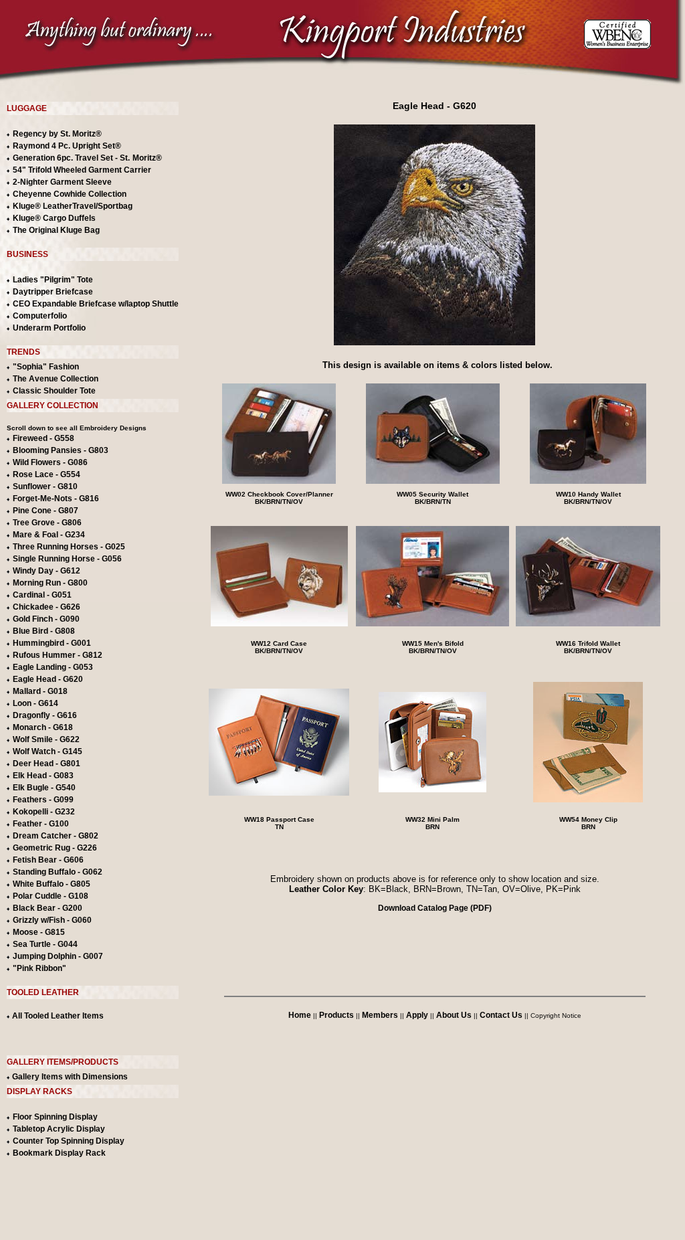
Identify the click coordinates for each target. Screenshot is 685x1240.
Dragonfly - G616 (45, 715)
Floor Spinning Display (55, 1117)
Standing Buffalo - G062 (57, 872)
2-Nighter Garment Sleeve (62, 182)
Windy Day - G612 (46, 570)
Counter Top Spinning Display (68, 1141)
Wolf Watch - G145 (47, 751)
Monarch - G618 (43, 727)
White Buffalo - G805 (51, 884)
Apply (417, 1015)
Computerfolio (40, 316)
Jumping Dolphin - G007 (58, 956)
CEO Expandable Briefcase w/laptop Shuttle (96, 303)
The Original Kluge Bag (56, 230)
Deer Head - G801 (46, 763)
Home (299, 1015)
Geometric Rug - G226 (55, 848)
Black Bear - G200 (47, 908)
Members (380, 1015)
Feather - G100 (41, 823)
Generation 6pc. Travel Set (63, 158)
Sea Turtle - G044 (45, 944)
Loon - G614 (35, 703)
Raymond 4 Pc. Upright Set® (67, 146)
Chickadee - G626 (46, 607)
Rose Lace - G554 (46, 474)
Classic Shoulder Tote (54, 390)
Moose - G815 (39, 932)
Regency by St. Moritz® (57, 134)
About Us (454, 1015)
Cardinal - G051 (42, 595)
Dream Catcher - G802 (55, 835)
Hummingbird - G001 (52, 643)
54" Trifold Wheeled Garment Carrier (82, 170)
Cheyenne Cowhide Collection (69, 194)
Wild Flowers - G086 (50, 462)
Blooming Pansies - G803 (60, 450)
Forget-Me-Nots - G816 (56, 498)
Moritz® (147, 158)
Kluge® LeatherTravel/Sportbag (72, 206)
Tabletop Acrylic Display (59, 1129)
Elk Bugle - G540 (44, 787)
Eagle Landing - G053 (53, 667)
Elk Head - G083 (43, 775)
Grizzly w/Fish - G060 (52, 920)
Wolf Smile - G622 (46, 739)
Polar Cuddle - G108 (50, 896)
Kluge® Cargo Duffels (54, 218)
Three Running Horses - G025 (69, 546)
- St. (122, 158)
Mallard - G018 (40, 691)
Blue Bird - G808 (44, 631)
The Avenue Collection (55, 378)
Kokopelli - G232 (44, 811)
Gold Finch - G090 (46, 619)
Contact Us (501, 1015)
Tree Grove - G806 (47, 522)
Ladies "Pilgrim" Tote (53, 279)
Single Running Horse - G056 (67, 558)
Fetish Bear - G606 (48, 860)
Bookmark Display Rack (59, 1153)
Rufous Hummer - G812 (57, 655)
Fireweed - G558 (43, 438)
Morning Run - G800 (50, 583)
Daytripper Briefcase (53, 291)
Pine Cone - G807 (45, 510)
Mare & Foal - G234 (49, 534)
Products (336, 1015)
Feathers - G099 (43, 799)
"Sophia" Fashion (46, 366)
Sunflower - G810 (45, 486)
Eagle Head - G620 (48, 679)
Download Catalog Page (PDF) (435, 908)
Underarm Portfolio (49, 328)
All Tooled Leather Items (57, 1016)
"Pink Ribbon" (39, 968)
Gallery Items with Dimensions (69, 1076)
